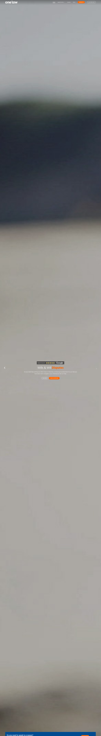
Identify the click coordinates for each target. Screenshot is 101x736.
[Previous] (2, 367)
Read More (45, 378)
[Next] (98, 367)
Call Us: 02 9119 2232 (54, 378)
